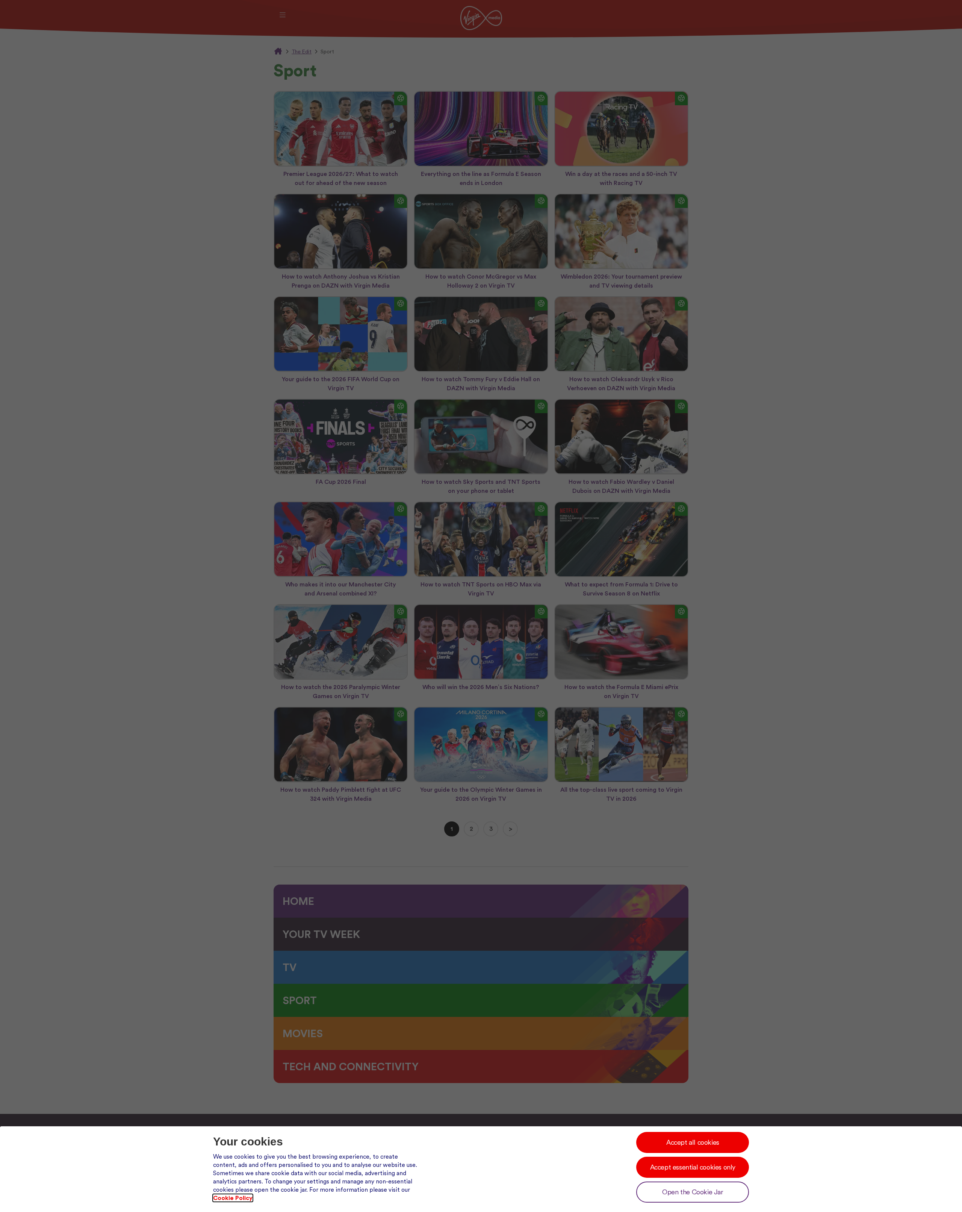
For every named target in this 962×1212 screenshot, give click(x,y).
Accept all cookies (692, 1142)
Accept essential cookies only (692, 1167)
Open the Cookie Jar (692, 1192)
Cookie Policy (233, 1197)
